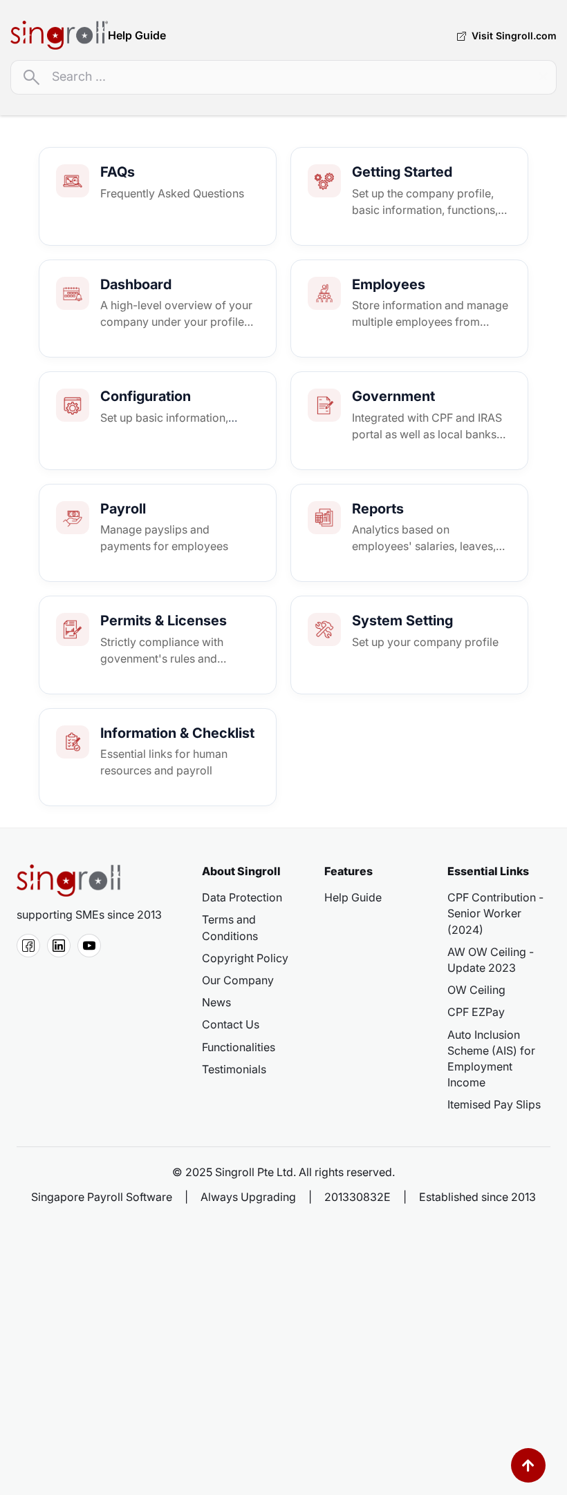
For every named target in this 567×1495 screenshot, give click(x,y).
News (216, 1002)
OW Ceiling (476, 990)
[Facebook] (28, 945)
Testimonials (234, 1069)
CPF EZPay (476, 1012)
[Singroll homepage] (68, 880)
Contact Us (230, 1024)
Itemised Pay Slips (494, 1104)
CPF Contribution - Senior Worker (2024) (495, 913)
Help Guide (353, 897)
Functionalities (238, 1047)
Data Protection (242, 897)
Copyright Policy (245, 958)
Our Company (238, 980)
